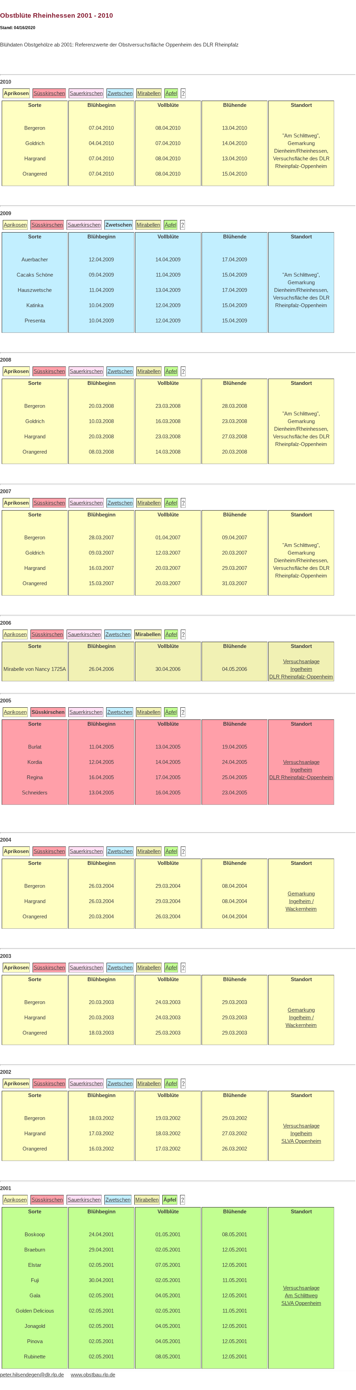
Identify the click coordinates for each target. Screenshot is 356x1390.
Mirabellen (149, 93)
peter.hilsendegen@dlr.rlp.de (32, 1375)
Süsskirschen (49, 93)
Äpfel (171, 93)
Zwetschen (120, 93)
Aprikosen (15, 225)
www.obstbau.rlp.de (93, 1375)
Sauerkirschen (86, 93)
